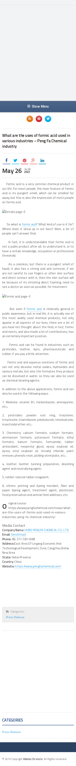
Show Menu (40, 106)
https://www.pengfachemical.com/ (38, 566)
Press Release (15, 617)
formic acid (29, 224)
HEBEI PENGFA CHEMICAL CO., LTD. (47, 530)
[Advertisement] (38, 57)
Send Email (18, 534)
